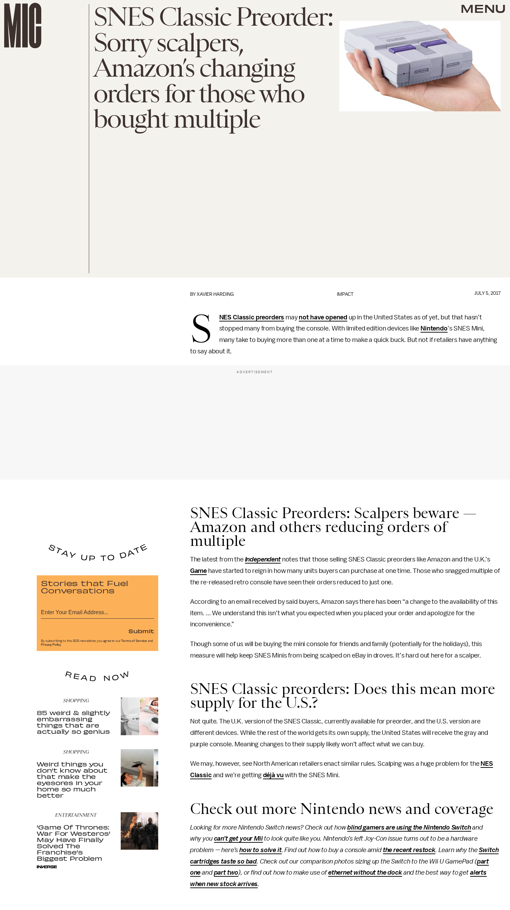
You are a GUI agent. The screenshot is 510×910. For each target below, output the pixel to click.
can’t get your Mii (238, 838)
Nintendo (434, 328)
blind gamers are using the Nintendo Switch (409, 827)
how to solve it (260, 850)
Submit (141, 630)
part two (226, 872)
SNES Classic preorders (251, 317)
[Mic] (22, 25)
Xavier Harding (215, 294)
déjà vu (273, 775)
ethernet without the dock (365, 872)
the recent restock (409, 850)
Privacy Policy (51, 644)
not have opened (323, 317)
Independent (263, 559)
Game (198, 570)
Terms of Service (134, 641)
